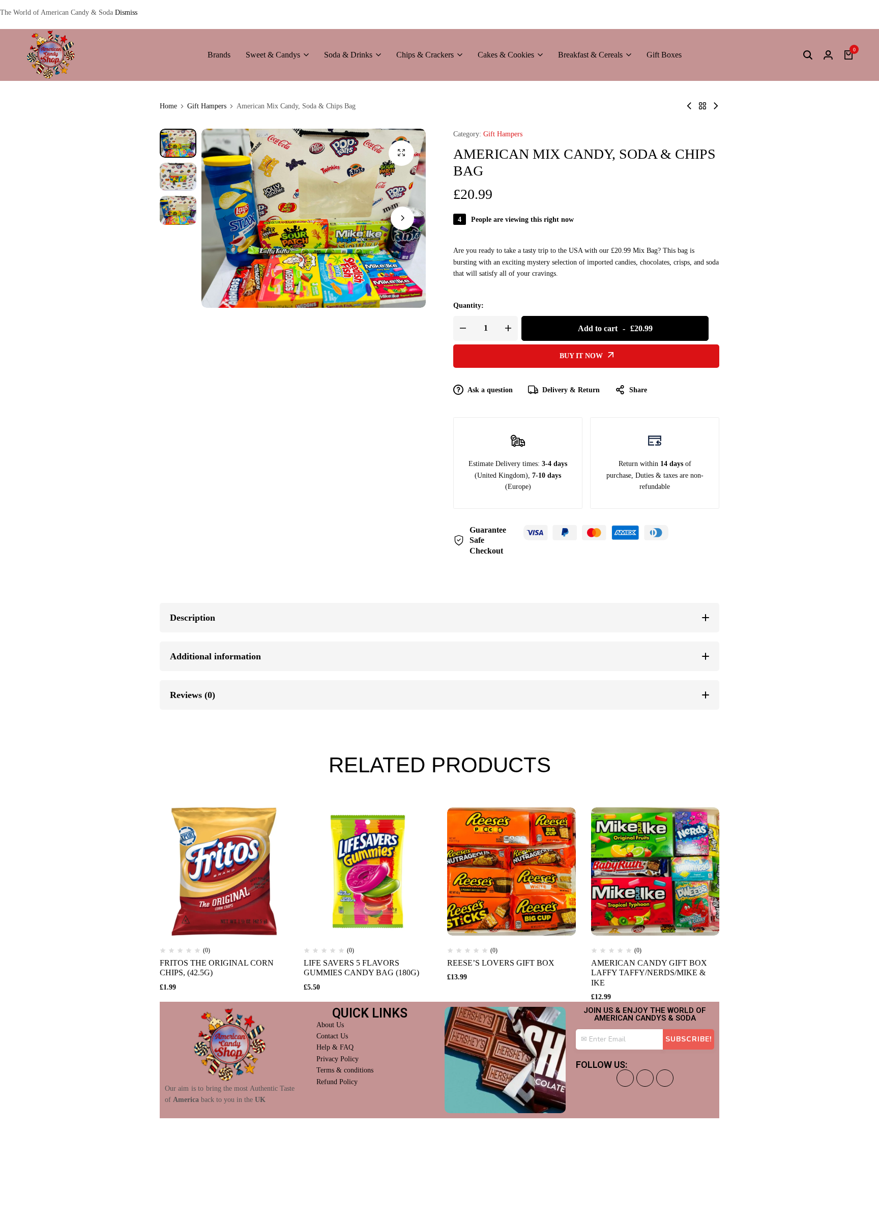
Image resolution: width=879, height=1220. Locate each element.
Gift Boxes (664, 54)
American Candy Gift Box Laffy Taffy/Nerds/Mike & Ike (649, 972)
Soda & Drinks (348, 54)
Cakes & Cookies (506, 54)
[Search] (808, 55)
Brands (219, 54)
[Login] (828, 55)
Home (168, 106)
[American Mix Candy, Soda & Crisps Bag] (689, 106)
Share (638, 389)
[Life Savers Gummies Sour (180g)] (715, 106)
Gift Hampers (206, 106)
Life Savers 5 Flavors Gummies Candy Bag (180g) (361, 967)
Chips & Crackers (425, 54)
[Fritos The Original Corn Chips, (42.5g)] (224, 871)
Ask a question (490, 389)
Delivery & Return (571, 389)
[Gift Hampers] (702, 106)
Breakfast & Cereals (590, 54)
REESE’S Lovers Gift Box (500, 962)
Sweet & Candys (273, 54)
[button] (402, 218)
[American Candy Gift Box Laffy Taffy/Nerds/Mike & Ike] (655, 871)
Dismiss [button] (126, 12)
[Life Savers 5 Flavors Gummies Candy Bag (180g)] (368, 871)
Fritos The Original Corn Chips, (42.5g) (217, 967)
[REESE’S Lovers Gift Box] (511, 871)
